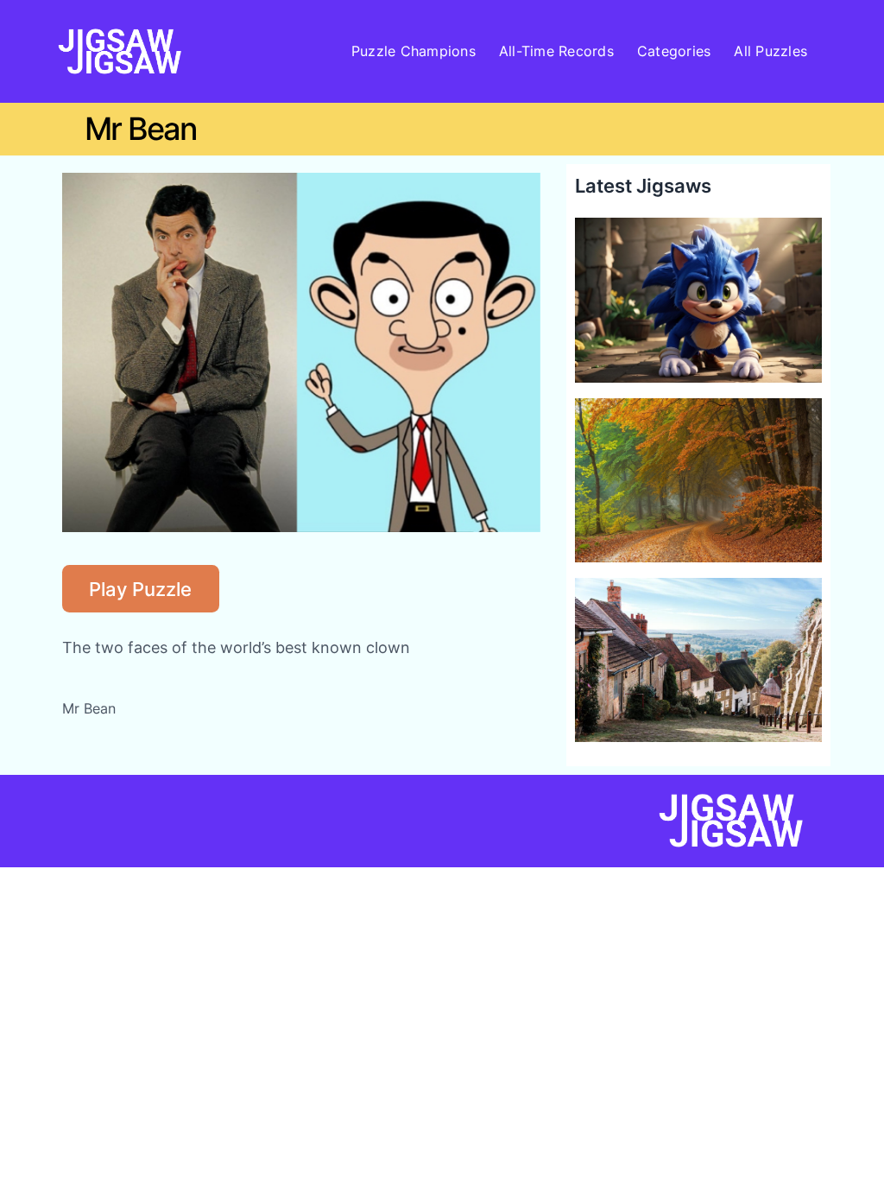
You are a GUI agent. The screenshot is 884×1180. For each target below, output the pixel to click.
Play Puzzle (140, 589)
